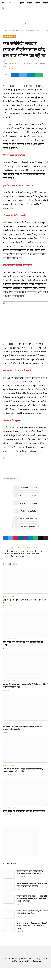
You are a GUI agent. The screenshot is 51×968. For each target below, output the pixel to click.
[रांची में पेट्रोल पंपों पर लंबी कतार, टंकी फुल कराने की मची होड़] (25, 792)
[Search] (37, 13)
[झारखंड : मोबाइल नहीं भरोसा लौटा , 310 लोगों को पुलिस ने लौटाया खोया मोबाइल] (8, 913)
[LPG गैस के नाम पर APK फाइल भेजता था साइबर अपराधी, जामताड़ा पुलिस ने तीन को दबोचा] (25, 749)
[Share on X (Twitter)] (23, 75)
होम (3, 3)
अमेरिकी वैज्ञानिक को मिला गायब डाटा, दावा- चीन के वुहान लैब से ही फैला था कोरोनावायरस (14, 553)
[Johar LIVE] (8, 13)
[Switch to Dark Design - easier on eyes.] (33, 13)
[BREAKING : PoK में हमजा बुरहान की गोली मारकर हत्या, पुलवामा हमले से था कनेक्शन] (25, 707)
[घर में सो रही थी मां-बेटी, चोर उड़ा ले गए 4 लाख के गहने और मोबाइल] (25, 623)
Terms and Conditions (23, 961)
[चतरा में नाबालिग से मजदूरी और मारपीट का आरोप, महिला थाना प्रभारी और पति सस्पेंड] (8, 886)
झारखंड (45, 3)
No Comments (40, 64)
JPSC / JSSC (12, 3)
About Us (24, 959)
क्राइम (22, 3)
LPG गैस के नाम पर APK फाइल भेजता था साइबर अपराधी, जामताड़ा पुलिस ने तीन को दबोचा (23, 770)
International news (11, 478)
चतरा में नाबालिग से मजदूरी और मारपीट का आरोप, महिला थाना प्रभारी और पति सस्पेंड (32, 884)
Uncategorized (9, 36)
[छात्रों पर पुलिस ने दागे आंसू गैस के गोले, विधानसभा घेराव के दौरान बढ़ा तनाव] (25, 580)
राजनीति (29, 3)
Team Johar (15, 64)
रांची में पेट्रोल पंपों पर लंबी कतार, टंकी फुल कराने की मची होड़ (24, 811)
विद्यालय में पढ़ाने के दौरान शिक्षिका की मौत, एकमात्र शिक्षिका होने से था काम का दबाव (30, 872)
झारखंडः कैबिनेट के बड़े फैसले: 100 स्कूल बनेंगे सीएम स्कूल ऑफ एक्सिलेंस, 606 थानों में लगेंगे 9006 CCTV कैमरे (32, 898)
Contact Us (37, 961)
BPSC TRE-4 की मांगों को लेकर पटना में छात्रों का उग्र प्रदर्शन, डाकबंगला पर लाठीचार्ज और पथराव (32, 925)
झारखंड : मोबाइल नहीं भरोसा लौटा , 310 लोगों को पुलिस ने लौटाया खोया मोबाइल (32, 911)
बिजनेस (38, 3)
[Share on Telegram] (31, 75)
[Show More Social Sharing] (46, 75)
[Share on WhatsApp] (39, 75)
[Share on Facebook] (15, 75)
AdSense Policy (34, 959)
